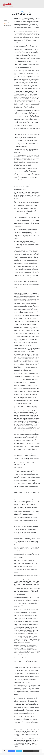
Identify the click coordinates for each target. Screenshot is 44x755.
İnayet (22, 11)
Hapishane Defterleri (6, 20)
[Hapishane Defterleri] (7, 4)
